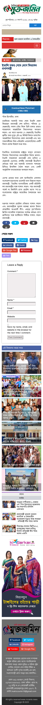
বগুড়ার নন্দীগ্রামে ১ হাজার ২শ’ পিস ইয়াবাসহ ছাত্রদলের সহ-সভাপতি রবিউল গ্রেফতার (20, 369)
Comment (12, 271)
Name (10, 300)
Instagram (28, 644)
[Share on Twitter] (15, 223)
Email (10, 308)
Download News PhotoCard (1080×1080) (23, 109)
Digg (35, 240)
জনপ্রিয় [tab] (21, 498)
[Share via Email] (33, 223)
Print (7, 255)
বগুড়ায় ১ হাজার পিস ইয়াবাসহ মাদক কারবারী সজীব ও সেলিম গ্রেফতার (19, 487)
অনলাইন (18, 60)
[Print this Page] (6, 227)
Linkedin (8, 245)
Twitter (23, 240)
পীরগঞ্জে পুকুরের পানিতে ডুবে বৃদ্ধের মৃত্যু (21, 464)
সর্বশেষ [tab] (21, 494)
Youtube (14, 649)
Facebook (8, 240)
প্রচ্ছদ (7, 60)
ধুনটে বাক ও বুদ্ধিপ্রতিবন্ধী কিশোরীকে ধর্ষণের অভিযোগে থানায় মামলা (19, 440)
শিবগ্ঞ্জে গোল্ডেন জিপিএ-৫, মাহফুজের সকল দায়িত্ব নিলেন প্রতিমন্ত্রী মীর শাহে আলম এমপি (20, 415)
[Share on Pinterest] (24, 223)
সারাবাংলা (30, 60)
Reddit (22, 245)
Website (11, 316)
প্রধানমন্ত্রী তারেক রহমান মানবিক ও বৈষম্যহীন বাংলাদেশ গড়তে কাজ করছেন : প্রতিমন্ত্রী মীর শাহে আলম (21, 392)
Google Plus (11, 250)
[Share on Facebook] (6, 223)
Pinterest (27, 250)
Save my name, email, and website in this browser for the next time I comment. (19, 330)
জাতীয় (24, 60)
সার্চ (35, 25)
